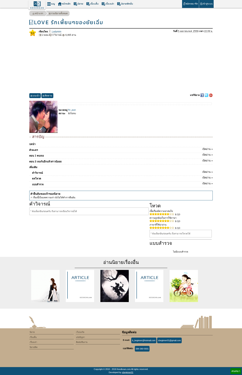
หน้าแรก (39, 13)
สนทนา (235, 371)
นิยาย (80, 3)
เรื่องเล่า (109, 3)
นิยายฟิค (33, 347)
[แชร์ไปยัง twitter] (207, 95)
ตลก (74, 110)
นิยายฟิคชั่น (127, 3)
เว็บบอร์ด (80, 332)
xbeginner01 (127, 372)
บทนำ (32, 144)
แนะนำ (36, 95)
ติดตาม (48, 95)
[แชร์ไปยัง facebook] (202, 95)
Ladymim (56, 31)
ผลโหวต (122, 178)
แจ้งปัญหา (80, 337)
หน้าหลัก (66, 3)
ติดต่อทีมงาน (82, 342)
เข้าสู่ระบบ (207, 3)
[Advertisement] (121, 65)
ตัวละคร (121, 149)
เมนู (53, 3)
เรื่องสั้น (94, 3)
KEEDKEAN (37, 8)
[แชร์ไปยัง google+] (211, 95)
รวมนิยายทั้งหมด (59, 13)
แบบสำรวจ (122, 184)
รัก (69, 110)
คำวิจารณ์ (122, 172)
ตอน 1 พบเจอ (121, 155)
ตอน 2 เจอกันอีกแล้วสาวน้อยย (121, 161)
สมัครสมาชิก (191, 3)
